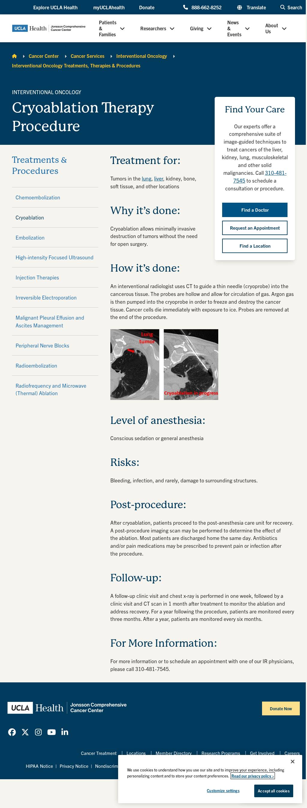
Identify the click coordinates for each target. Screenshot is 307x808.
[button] (56, 7)
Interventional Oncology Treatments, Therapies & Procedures (76, 65)
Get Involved (262, 753)
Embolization (30, 237)
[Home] (14, 55)
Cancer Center (44, 56)
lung (146, 178)
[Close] (292, 761)
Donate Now (281, 708)
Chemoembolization (38, 197)
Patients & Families (107, 28)
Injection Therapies (37, 277)
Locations (136, 753)
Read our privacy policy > (252, 775)
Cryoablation (30, 217)
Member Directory (174, 753)
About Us (271, 28)
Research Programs (220, 753)
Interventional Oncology (141, 56)
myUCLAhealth (109, 7)
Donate (146, 7)
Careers (292, 753)
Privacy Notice (74, 766)
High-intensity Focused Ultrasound (55, 257)
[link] (12, 732)
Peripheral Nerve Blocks (42, 345)
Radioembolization (36, 365)
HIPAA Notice (39, 766)
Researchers (153, 28)
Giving (196, 28)
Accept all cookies (273, 790)
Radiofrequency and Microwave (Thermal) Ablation (51, 389)
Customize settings (223, 790)
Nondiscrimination (113, 766)
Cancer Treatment (99, 753)
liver (158, 178)
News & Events (234, 28)
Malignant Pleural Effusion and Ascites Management (50, 321)
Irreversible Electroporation (46, 297)
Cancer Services (87, 56)
